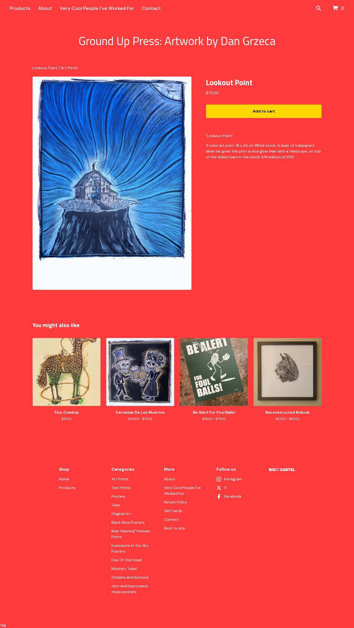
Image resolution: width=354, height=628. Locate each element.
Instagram (233, 479)
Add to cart (264, 111)
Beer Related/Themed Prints (130, 534)
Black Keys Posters (127, 522)
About (45, 8)
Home (64, 479)
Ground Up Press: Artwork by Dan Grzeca (177, 41)
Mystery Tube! (124, 568)
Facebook (233, 496)
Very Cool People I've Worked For (97, 8)
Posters (118, 496)
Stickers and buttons (130, 577)
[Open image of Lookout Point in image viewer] (112, 183)
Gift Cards (173, 510)
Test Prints (121, 487)
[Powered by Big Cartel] (282, 469)
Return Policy (175, 502)
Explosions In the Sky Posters (129, 548)
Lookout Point (45, 67)
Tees (115, 505)
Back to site (174, 528)
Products (20, 8)
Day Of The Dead (126, 559)
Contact (151, 8)
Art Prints (69, 67)
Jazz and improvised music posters (129, 588)
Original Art (121, 513)
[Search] (318, 8)
